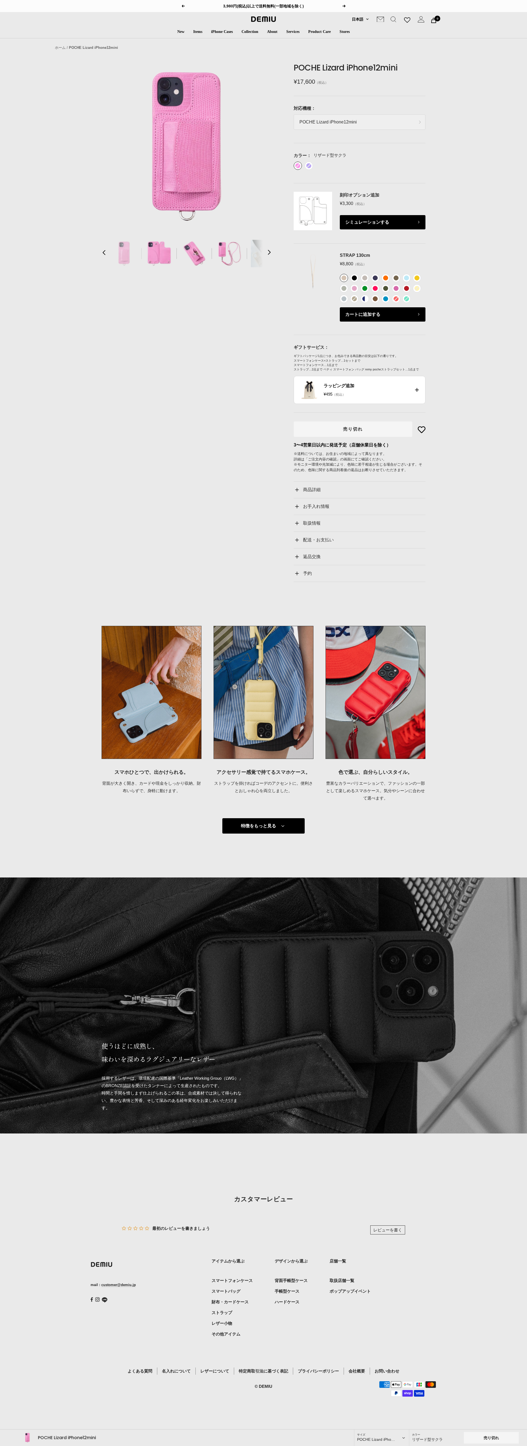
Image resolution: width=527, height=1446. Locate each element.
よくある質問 (140, 1371)
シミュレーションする (367, 222)
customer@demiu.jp (118, 1285)
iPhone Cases (222, 32)
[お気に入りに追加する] (421, 430)
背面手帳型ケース (291, 1280)
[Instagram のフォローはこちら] (97, 1299)
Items (197, 32)
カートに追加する (362, 314)
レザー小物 (222, 1323)
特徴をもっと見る (258, 825)
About (272, 32)
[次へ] (269, 253)
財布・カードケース (230, 1301)
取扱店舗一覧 (342, 1280)
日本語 (357, 19)
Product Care (319, 32)
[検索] (393, 20)
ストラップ (222, 1312)
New (180, 32)
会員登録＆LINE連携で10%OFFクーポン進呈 (264, 6)
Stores (345, 32)
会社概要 (357, 1371)
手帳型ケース (287, 1291)
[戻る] (104, 253)
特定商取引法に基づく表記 (263, 1371)
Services (292, 32)
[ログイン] (421, 20)
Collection (250, 32)
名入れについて (176, 1371)
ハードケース (287, 1301)
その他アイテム (226, 1334)
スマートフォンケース (232, 1280)
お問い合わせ (387, 1371)
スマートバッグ (226, 1291)
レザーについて (214, 1371)
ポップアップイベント (350, 1291)
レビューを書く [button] (387, 1230)
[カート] (433, 20)
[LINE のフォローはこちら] (104, 1300)
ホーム (60, 48)
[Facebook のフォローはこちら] (92, 1299)
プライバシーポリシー (318, 1371)
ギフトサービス (309, 347)
